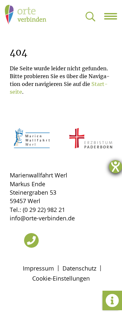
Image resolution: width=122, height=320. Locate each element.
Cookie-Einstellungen (61, 278)
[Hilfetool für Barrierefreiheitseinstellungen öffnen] (115, 166)
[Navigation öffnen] (113, 16)
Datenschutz (79, 268)
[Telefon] (31, 240)
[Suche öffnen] (90, 17)
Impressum (38, 268)
